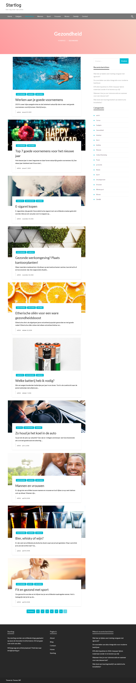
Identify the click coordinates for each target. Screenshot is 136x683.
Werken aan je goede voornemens (39, 100)
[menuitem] (10, 16)
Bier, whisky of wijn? (29, 538)
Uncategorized (100, 179)
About (52, 638)
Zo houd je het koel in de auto (35, 433)
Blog (51, 642)
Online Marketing (101, 155)
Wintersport (100, 189)
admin (19, 112)
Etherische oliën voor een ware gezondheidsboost (37, 315)
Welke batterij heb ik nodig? (34, 380)
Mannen (40, 16)
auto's (19, 427)
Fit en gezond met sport (32, 589)
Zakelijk (76, 16)
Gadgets (19, 16)
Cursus (98, 120)
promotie (99, 165)
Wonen (66, 16)
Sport (49, 16)
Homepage (62, 40)
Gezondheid (29, 16)
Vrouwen (57, 16)
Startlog (13, 5)
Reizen (98, 170)
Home (10, 16)
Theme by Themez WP (13, 680)
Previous (31, 611)
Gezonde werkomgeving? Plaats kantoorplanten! (37, 260)
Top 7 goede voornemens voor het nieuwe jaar (44, 153)
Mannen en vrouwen (29, 486)
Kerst (97, 140)
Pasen (98, 160)
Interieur (98, 135)
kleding (98, 145)
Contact (85, 16)
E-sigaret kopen (26, 206)
